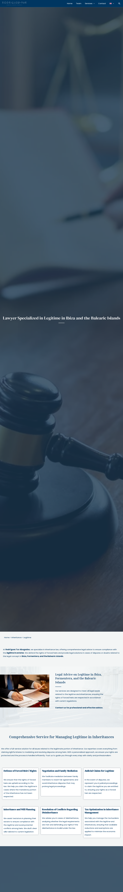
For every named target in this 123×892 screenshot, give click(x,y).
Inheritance (17, 637)
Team (78, 3)
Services (88, 3)
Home (69, 3)
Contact (102, 3)
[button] (119, 3)
